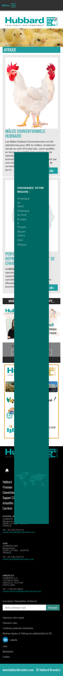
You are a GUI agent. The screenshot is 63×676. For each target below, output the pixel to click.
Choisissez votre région (13, 617)
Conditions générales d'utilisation (18, 628)
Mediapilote (8, 651)
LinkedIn (13, 640)
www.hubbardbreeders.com (18, 670)
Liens (5, 646)
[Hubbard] (31, 21)
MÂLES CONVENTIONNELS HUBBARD (25, 133)
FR (58, 19)
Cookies (6, 656)
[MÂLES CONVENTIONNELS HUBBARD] (31, 93)
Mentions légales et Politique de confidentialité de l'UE (27, 633)
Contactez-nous (10, 623)
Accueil (7, 470)
